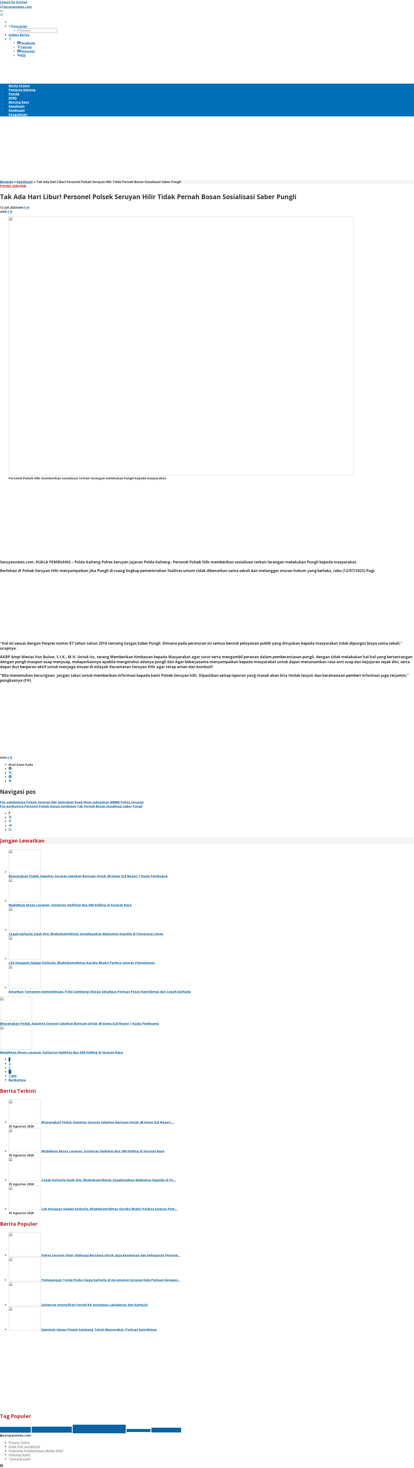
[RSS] (10, 781)
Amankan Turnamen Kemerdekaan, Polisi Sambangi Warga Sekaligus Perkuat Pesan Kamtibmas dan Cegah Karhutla (100, 992)
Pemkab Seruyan (99, 1429)
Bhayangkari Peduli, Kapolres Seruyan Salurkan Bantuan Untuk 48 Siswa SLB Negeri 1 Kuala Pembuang (88, 876)
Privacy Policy (19, 1442)
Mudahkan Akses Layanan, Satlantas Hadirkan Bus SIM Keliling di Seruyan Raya (70, 905)
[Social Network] (10, 39)
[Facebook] (10, 769)
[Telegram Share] (10, 826)
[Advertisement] (78, 70)
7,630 (12, 1076)
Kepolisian (25, 182)
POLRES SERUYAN (13, 186)
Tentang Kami (20, 1459)
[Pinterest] (10, 777)
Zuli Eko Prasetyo (166, 1430)
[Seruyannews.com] (16, 7)
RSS (23, 55)
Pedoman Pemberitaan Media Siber (36, 1451)
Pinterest (27, 51)
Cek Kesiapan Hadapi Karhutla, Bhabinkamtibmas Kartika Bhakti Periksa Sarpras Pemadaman (82, 963)
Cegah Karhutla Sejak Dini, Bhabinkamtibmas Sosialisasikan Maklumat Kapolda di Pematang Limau (86, 934)
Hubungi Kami (19, 1455)
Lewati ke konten (13, 2)
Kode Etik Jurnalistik (24, 1447)
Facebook (27, 43)
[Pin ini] (10, 821)
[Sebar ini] (9, 813)
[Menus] (1, 11)
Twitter (26, 47)
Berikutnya (17, 1080)
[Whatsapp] (10, 830)
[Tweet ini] (10, 817)
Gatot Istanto (15, 1430)
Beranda (6, 182)
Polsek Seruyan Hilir (139, 1430)
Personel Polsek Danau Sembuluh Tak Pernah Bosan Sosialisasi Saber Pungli (71, 806)
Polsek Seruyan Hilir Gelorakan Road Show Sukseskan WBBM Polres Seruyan (72, 802)
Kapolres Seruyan (52, 1430)
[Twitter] (10, 773)
